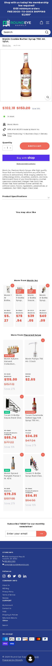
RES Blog (5, 588)
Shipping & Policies (10, 615)
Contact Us (6, 608)
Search (5, 625)
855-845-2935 (9, 561)
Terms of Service (8, 595)
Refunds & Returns (9, 618)
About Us (6, 585)
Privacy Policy (7, 592)
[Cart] (41, 22)
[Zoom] (47, 97)
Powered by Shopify (12, 660)
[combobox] (26, 32)
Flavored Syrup (32, 335)
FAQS (4, 612)
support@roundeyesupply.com (16, 564)
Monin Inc (6, 45)
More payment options (26, 164)
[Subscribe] (41, 534)
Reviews (5, 598)
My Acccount (7, 605)
